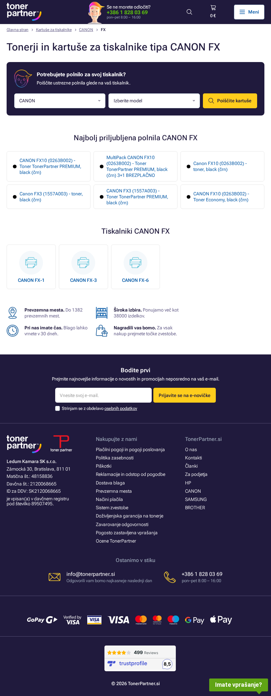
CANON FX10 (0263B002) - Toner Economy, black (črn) (221, 196)
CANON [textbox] (27, 100)
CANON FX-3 (83, 280)
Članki (191, 466)
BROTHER (195, 507)
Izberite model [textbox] (128, 100)
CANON (86, 29)
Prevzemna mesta (114, 491)
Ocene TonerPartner (116, 541)
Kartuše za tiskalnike (54, 29)
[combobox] (60, 100)
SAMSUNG (196, 499)
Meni (253, 12)
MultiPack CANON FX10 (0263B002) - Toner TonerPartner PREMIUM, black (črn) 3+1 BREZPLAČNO (137, 166)
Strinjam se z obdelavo (99, 408)
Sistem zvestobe (112, 507)
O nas (191, 449)
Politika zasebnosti (115, 457)
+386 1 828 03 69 (127, 12)
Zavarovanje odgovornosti (122, 524)
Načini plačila (109, 499)
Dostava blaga (110, 482)
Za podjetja (196, 474)
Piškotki (103, 466)
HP (188, 482)
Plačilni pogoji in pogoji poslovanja (130, 449)
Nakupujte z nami (116, 439)
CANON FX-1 (31, 280)
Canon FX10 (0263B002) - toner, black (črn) (220, 166)
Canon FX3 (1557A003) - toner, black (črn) (51, 196)
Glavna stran (17, 29)
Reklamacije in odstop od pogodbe (130, 474)
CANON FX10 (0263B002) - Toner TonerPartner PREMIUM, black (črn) (50, 166)
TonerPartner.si (203, 439)
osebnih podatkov (120, 408)
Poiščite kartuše (234, 100)
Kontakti (193, 457)
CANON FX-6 (135, 280)
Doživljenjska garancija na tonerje (129, 515)
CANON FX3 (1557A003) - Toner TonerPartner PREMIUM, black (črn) (137, 196)
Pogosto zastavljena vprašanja (127, 532)
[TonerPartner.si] (24, 12)
